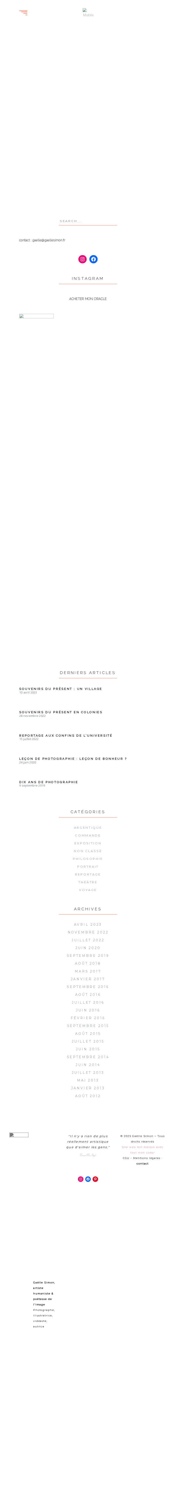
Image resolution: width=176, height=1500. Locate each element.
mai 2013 (88, 1080)
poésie (25, 181)
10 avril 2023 (28, 692)
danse (24, 174)
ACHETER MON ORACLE (88, 299)
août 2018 (88, 963)
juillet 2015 (88, 1041)
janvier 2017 (88, 979)
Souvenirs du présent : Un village (60, 689)
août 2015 (88, 1034)
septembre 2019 (88, 956)
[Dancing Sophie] (52, 47)
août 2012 (88, 1096)
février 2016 (88, 1018)
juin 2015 (88, 1049)
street (25, 195)
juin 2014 (88, 1065)
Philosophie (88, 859)
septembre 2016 (88, 987)
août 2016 (88, 995)
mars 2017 (88, 971)
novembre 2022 (88, 932)
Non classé (88, 851)
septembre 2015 (88, 1026)
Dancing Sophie (42, 83)
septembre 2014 (88, 1057)
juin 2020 (88, 948)
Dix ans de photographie (48, 782)
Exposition (88, 843)
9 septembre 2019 (32, 785)
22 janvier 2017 (37, 110)
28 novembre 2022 (32, 716)
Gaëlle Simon (35, 104)
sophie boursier (33, 188)
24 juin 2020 (27, 762)
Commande (88, 835)
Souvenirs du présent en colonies (60, 712)
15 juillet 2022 (28, 739)
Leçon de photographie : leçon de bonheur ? (73, 758)
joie (35, 174)
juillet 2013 (88, 1073)
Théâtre (87, 882)
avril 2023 (88, 924)
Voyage (88, 890)
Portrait (69, 110)
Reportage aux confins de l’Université (66, 735)
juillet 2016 (88, 1002)
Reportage (88, 874)
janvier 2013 (88, 1088)
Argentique (88, 827)
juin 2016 (88, 1010)
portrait (40, 181)
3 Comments (33, 116)
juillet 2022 (88, 940)
